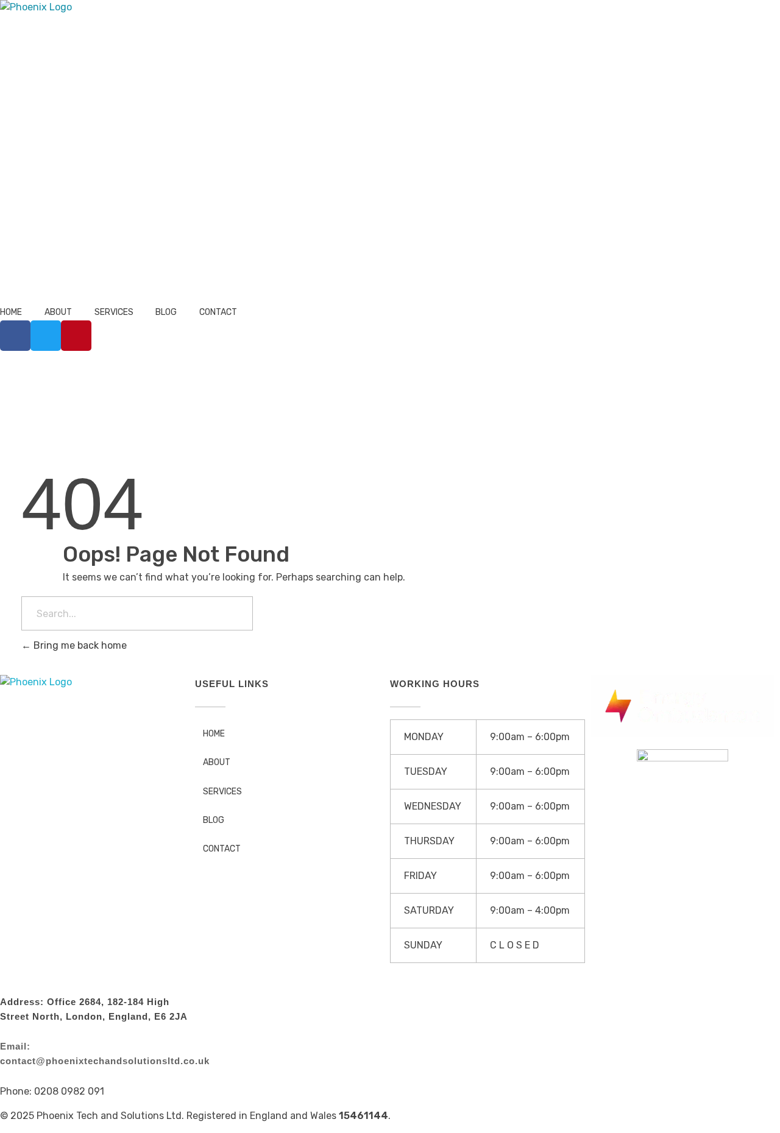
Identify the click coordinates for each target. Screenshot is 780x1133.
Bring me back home (79, 645)
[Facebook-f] (15, 335)
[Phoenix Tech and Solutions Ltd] (153, 153)
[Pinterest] (76, 335)
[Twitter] (45, 335)
